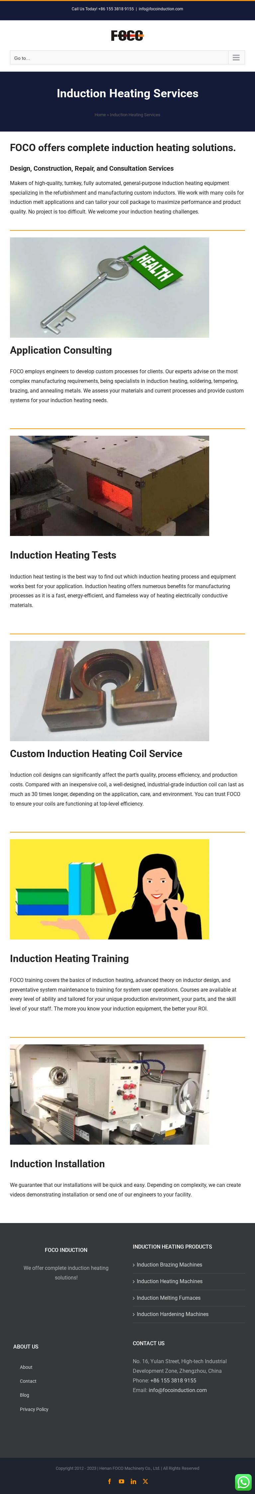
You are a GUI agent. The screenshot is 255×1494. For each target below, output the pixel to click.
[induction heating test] (109, 438)
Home (100, 114)
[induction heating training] (109, 841)
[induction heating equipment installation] (109, 1047)
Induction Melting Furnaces (169, 1298)
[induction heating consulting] (109, 240)
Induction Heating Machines (170, 1281)
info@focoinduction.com (161, 9)
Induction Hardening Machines (173, 1314)
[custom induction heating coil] (109, 643)
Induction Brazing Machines (169, 1265)
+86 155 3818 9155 (173, 1380)
